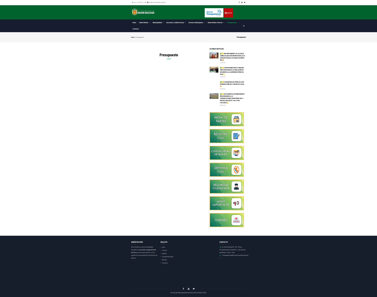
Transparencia (232, 23)
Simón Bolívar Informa (215, 23)
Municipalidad (157, 23)
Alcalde (164, 253)
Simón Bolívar (144, 23)
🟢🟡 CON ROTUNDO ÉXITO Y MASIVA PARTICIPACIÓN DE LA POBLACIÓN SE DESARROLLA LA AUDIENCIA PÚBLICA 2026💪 (232, 71)
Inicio (134, 23)
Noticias (164, 260)
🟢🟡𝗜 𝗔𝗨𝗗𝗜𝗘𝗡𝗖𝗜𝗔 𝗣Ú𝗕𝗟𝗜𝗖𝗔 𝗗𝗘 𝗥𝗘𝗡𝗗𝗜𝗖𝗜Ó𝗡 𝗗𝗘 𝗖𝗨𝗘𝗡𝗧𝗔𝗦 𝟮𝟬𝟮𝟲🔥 (232, 84)
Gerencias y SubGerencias (175, 23)
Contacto (136, 29)
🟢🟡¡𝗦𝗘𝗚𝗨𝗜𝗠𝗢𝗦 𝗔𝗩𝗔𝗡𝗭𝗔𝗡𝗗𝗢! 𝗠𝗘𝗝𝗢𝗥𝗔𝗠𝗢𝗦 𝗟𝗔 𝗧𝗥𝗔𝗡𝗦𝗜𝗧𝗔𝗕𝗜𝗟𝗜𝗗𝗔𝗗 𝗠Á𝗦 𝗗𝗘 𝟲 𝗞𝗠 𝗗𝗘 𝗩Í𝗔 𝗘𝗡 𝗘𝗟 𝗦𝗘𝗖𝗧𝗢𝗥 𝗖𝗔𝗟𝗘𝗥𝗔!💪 (232, 98)
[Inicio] (143, 11)
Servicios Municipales (196, 23)
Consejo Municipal (167, 256)
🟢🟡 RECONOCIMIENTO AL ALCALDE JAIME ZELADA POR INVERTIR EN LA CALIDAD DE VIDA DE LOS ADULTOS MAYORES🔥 (232, 57)
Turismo (164, 250)
